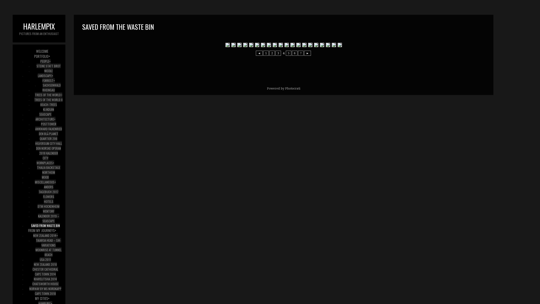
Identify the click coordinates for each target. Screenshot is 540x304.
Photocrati (292, 88)
